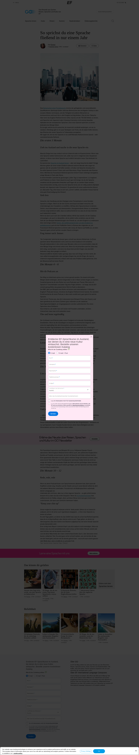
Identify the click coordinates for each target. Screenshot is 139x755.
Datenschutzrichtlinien (78, 405)
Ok (99, 751)
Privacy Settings (86, 751)
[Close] (136, 751)
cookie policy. (18, 753)
